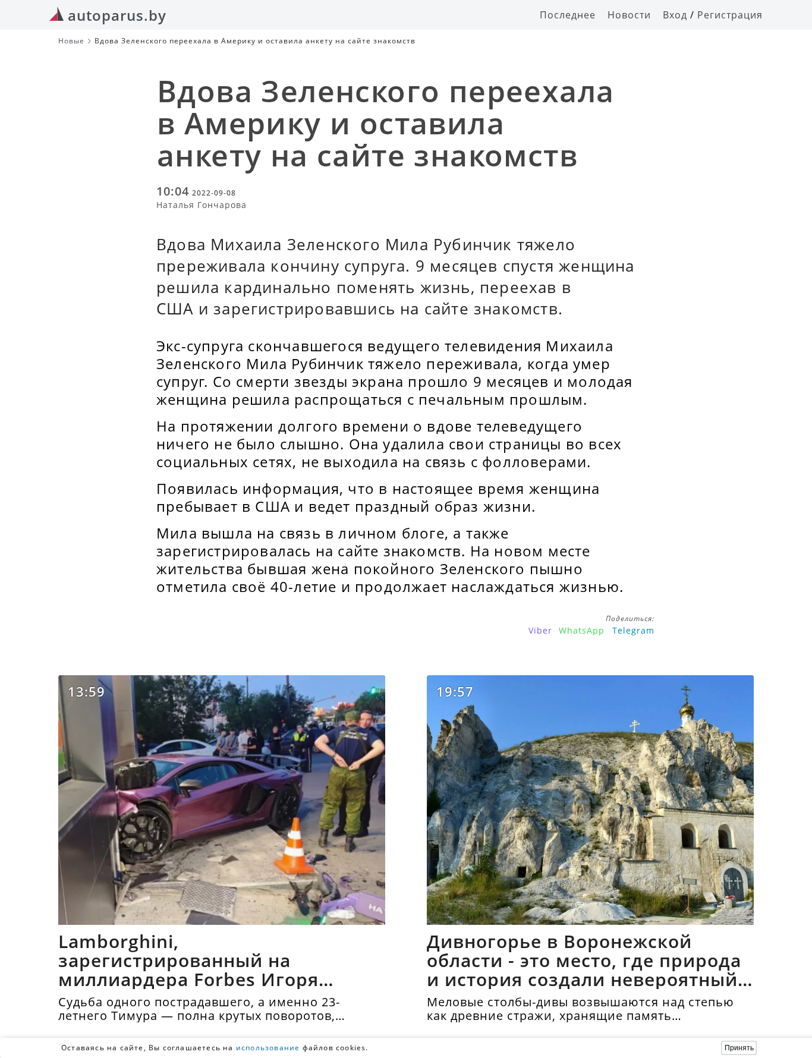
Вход (675, 14)
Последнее (568, 14)
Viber (540, 630)
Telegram (633, 630)
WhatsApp (582, 630)
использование (268, 1048)
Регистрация (730, 14)
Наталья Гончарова (201, 204)
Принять (739, 1048)
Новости (629, 14)
